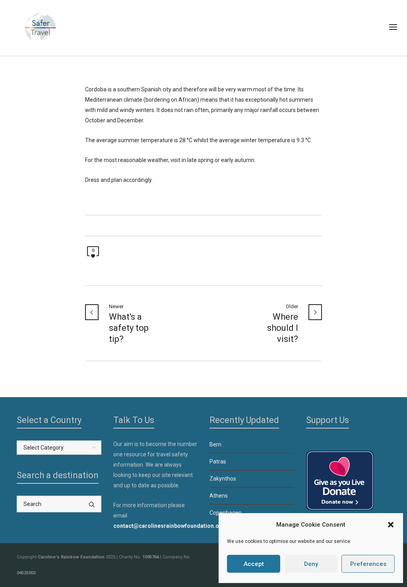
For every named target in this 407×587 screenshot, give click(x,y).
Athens (218, 495)
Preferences (368, 564)
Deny (311, 564)
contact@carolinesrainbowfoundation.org (169, 526)
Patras (217, 461)
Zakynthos (222, 478)
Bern (215, 444)
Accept (254, 564)
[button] (391, 525)
